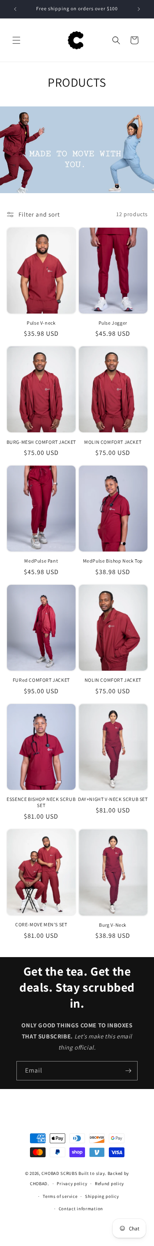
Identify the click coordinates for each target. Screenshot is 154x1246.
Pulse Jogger (113, 323)
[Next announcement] (139, 9)
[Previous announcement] (15, 9)
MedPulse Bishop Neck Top (113, 561)
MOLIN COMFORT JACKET (112, 442)
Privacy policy (72, 1183)
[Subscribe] (128, 1070)
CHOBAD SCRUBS (59, 1173)
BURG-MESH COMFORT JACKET (41, 442)
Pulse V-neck (41, 323)
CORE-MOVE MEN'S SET (41, 924)
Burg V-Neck (112, 925)
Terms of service (60, 1196)
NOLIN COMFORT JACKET (113, 680)
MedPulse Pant (41, 561)
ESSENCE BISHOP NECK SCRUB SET (41, 802)
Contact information (81, 1208)
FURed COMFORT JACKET (41, 680)
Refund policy (109, 1183)
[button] (16, 40)
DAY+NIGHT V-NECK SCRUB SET (113, 799)
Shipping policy (102, 1196)
